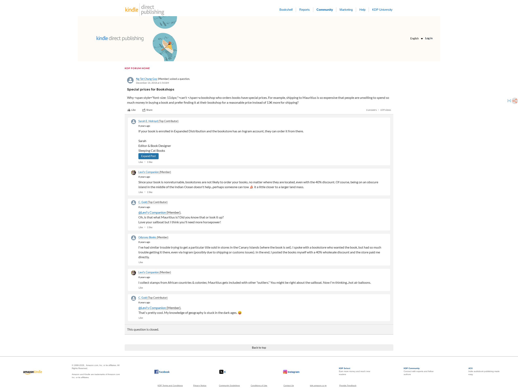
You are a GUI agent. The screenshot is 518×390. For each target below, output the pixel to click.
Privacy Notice (199, 385)
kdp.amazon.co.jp (318, 385)
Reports (304, 9)
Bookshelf (286, 9)
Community (324, 9)
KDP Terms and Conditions (170, 385)
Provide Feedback (347, 385)
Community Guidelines (229, 385)
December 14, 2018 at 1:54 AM (152, 82)
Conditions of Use (259, 385)
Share (149, 109)
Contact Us (288, 385)
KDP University (382, 9)
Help (362, 9)
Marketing (346, 9)
